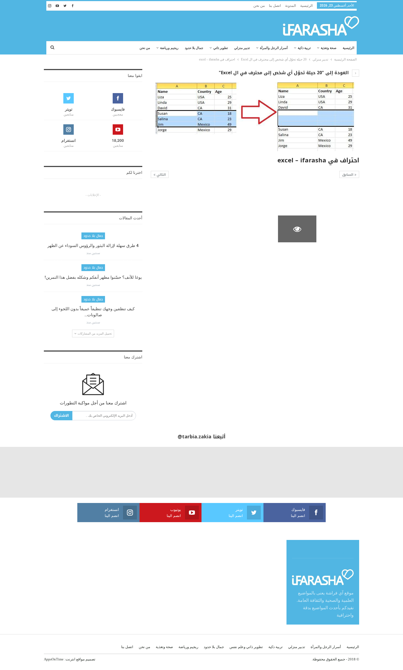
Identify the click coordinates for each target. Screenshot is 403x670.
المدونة (290, 6)
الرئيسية (306, 6)
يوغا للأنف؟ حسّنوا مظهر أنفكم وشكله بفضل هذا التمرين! (93, 277)
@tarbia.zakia (194, 436)
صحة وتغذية (328, 48)
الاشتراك (61, 415)
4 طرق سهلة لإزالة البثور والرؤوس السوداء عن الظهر (93, 245)
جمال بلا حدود (194, 48)
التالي (160, 175)
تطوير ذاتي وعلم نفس (246, 647)
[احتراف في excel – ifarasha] (340, 198)
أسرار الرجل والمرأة (274, 48)
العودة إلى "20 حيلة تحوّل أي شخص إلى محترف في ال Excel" (284, 72)
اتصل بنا (275, 6)
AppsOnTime (54, 659)
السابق (348, 175)
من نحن (259, 6)
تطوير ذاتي (220, 48)
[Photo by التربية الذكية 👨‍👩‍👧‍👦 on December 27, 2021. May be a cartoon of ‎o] (75, 472)
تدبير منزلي (242, 48)
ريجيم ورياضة (169, 48)
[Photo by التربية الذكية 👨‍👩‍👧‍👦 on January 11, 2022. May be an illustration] (378, 472)
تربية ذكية (304, 48)
